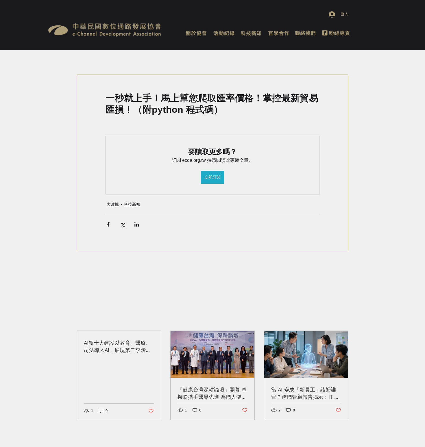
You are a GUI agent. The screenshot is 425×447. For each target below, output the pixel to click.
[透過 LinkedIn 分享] (136, 224)
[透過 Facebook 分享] (108, 224)
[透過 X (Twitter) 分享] (122, 224)
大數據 (113, 204)
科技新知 (132, 204)
